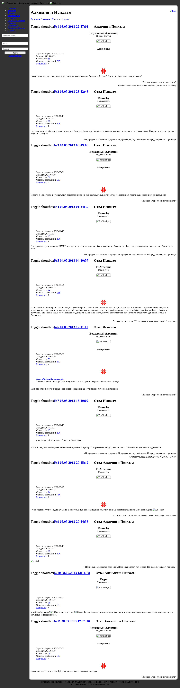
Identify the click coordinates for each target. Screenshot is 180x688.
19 (49, 602)
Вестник (12, 10)
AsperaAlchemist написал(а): (50, 379)
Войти (15, 53)
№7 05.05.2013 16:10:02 (71, 400)
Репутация (41, 63)
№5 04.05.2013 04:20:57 (71, 260)
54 (58, 605)
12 (49, 121)
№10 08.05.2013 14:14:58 (72, 573)
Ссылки (12, 23)
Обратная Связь (16, 28)
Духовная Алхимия (40, 19)
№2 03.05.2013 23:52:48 (71, 91)
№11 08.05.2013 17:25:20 (72, 621)
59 (49, 58)
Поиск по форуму (60, 19)
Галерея (12, 18)
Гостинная (13, 25)
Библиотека (14, 15)
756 (58, 292)
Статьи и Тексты (16, 20)
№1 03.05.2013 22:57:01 (71, 26)
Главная (12, 8)
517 (58, 61)
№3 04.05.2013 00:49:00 (71, 145)
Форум (11, 13)
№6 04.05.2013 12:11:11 (71, 327)
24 (49, 290)
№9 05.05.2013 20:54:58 (71, 521)
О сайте (11, 30)
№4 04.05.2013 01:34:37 (71, 207)
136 (58, 123)
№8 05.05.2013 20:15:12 (71, 462)
